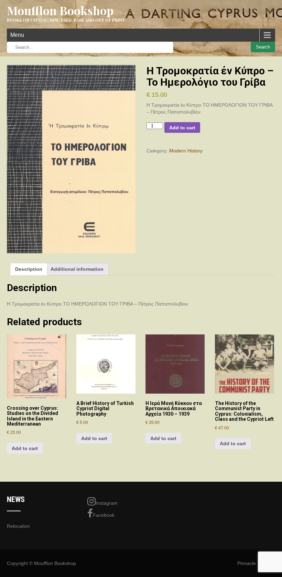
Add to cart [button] (25, 448)
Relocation (18, 526)
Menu (17, 35)
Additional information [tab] (77, 269)
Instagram (107, 503)
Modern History (186, 150)
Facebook (104, 515)
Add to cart (182, 127)
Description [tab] (28, 269)
